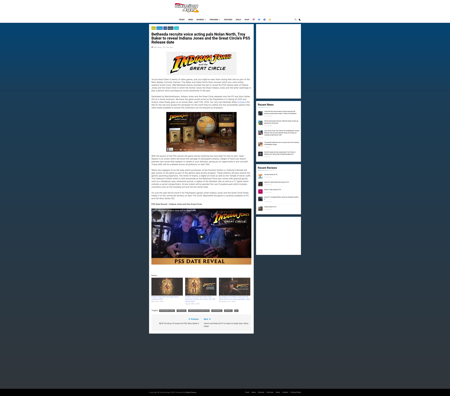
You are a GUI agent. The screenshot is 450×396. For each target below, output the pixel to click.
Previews (214, 20)
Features (228, 20)
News (190, 20)
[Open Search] (295, 19)
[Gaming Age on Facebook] (264, 19)
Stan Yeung (157, 47)
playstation (228, 310)
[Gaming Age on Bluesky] (259, 19)
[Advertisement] (258, 7)
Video (176, 28)
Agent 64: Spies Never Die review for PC (276, 182)
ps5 (236, 310)
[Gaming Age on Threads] (253, 19)
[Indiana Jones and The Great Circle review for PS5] (167, 287)
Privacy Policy (296, 392)
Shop (247, 20)
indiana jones (181, 310)
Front (182, 20)
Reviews (200, 20)
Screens (170, 28)
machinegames (216, 310)
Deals (238, 20)
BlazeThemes (191, 392)
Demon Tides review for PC (272, 189)
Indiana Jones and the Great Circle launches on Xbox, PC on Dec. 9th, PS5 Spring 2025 (200, 299)
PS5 (165, 28)
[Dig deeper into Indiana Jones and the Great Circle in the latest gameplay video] (234, 287)
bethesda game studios (167, 310)
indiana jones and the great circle (199, 310)
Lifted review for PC (270, 207)
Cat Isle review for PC (271, 174)
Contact (285, 392)
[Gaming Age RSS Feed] (270, 19)
